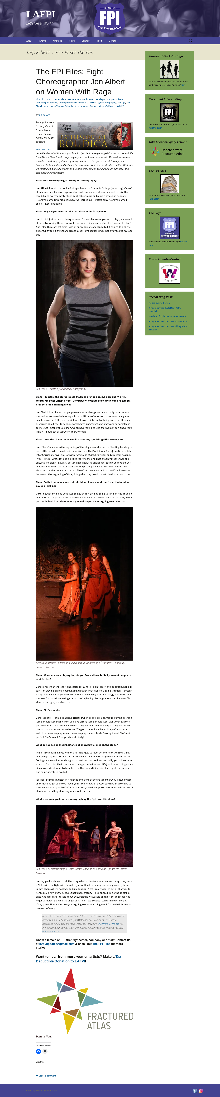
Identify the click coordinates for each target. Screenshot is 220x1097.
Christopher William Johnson (72, 102)
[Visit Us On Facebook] (195, 1090)
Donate (112, 40)
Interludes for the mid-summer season (167, 316)
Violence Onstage (89, 106)
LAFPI (121, 106)
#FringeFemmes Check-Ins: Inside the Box (168, 321)
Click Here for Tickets (108, 923)
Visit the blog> (156, 127)
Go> (183, 84)
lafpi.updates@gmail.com (56, 943)
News (72, 40)
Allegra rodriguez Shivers (111, 99)
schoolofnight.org (51, 931)
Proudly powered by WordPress (41, 1090)
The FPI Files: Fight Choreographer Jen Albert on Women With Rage (80, 81)
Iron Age (121, 102)
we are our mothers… (159, 302)
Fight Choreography (106, 102)
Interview (76, 99)
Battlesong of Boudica (46, 102)
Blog (99, 40)
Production (87, 99)
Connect (86, 40)
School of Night (72, 106)
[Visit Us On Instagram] (200, 1090)
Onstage (57, 40)
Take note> (154, 198)
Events (42, 40)
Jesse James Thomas (53, 106)
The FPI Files (101, 943)
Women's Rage (106, 106)
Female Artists (64, 99)
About (29, 40)
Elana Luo (91, 102)
